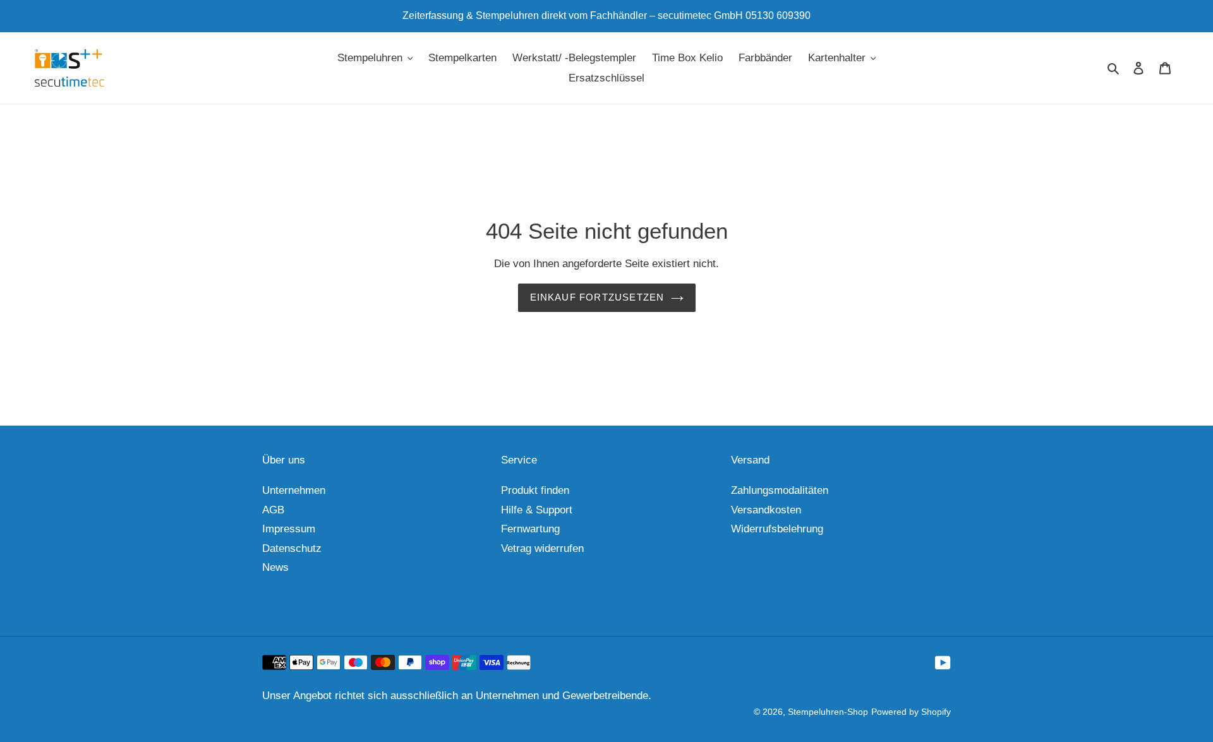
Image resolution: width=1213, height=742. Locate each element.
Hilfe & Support (536, 510)
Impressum (288, 529)
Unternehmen (293, 490)
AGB (273, 510)
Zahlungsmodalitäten (779, 490)
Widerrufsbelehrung (777, 529)
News (275, 567)
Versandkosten (766, 510)
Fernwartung (530, 529)
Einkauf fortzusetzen (597, 297)
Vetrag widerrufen (542, 548)
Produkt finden (535, 490)
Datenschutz (292, 548)
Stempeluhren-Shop (828, 712)
